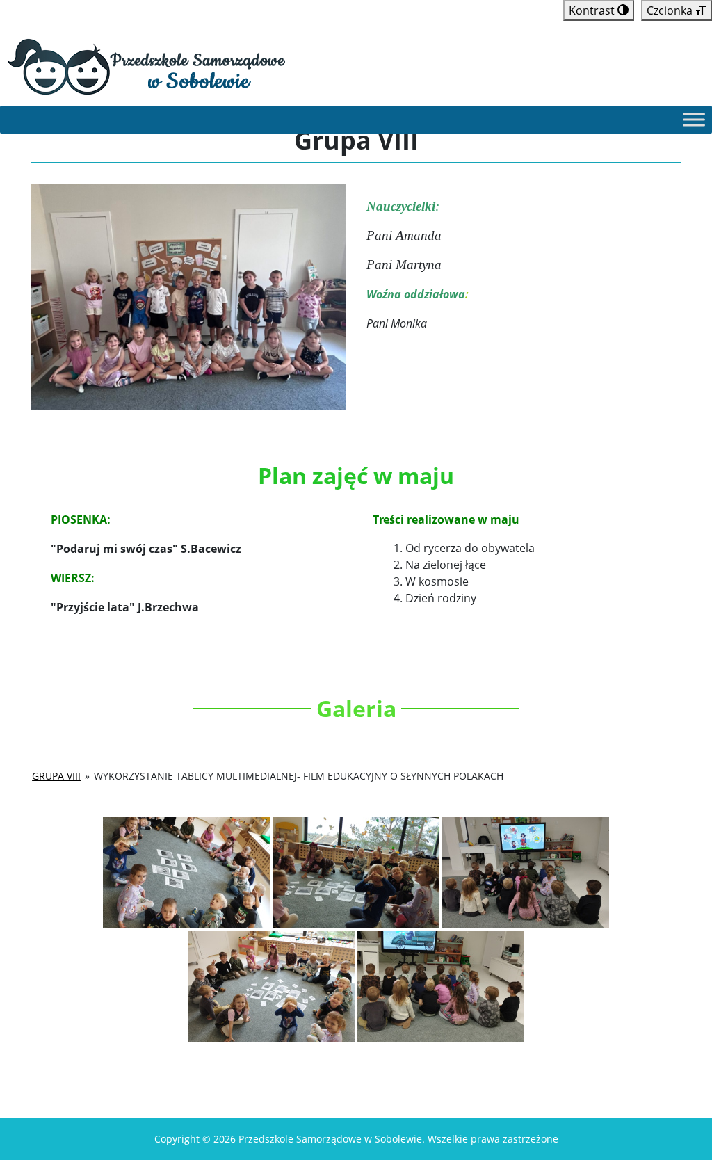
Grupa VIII (56, 775)
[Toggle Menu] (694, 119)
